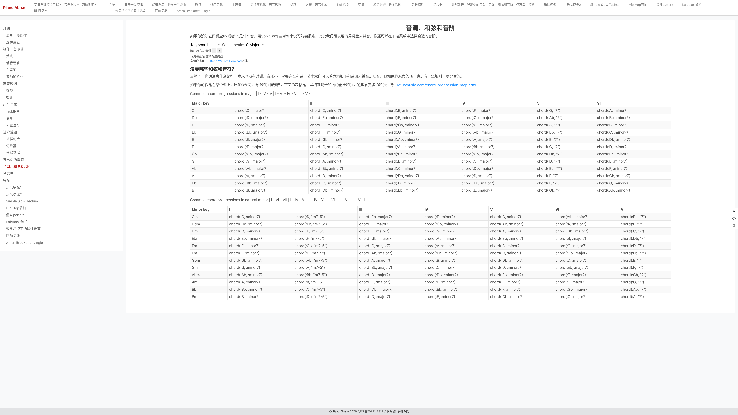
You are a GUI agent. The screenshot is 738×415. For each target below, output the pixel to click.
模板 (532, 5)
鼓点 (195, 5)
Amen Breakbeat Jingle (190, 11)
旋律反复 (155, 5)
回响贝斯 (158, 11)
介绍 (112, 5)
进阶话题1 (395, 5)
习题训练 (88, 5)
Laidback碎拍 (689, 5)
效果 (306, 5)
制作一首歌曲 (176, 5)
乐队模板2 (571, 5)
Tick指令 (339, 5)
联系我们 (392, 411)
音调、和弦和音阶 (501, 5)
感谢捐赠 (403, 411)
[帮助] (734, 225)
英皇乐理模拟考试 (46, 5)
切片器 (434, 5)
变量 (358, 5)
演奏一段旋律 (130, 5)
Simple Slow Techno (602, 5)
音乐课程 (70, 5)
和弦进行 (376, 5)
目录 (40, 11)
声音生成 (321, 5)
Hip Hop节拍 (635, 5)
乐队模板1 (548, 5)
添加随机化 (255, 5)
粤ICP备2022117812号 (371, 411)
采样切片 (415, 5)
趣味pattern (661, 5)
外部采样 (454, 5)
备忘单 (520, 5)
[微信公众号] (734, 211)
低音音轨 (213, 5)
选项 (290, 5)
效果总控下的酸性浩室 (127, 11)
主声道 (233, 5)
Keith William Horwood (226, 61)
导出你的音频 (476, 5)
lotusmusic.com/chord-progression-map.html (436, 85)
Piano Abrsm (15, 8)
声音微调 (275, 5)
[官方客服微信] (734, 218)
